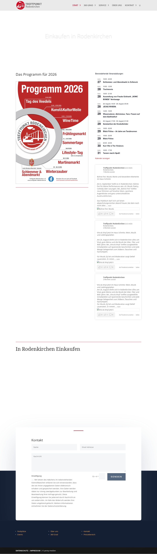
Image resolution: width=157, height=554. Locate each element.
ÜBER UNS (117, 5)
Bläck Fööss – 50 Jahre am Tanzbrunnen (120, 131)
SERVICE (102, 5)
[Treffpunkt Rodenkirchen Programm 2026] (52, 183)
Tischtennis (108, 89)
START (75, 5)
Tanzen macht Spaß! (111, 153)
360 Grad (54, 534)
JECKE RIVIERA (109, 106)
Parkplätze (21, 531)
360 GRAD (88, 5)
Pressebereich (89, 534)
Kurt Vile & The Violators (113, 146)
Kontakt (87, 531)
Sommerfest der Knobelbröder (115, 124)
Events (20, 534)
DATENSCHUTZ (22, 550)
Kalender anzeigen (102, 158)
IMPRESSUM (35, 550)
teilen (137, 214)
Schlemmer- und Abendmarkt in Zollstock (120, 82)
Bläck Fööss (108, 138)
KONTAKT (129, 5)
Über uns (54, 531)
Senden (116, 477)
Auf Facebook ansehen (126, 214)
